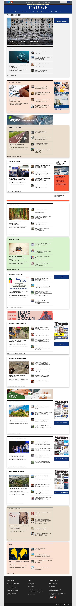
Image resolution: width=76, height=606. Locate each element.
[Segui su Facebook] (7, 2)
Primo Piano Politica (17, 181)
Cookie (56, 604)
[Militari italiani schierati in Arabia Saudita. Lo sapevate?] (32, 64)
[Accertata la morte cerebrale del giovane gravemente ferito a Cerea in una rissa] (32, 476)
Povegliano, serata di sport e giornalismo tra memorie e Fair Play (42, 285)
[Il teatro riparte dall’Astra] (19, 447)
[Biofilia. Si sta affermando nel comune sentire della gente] (32, 149)
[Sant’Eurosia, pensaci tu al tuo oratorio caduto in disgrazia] (32, 491)
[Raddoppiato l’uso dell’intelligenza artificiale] (19, 57)
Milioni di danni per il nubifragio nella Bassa (18, 489)
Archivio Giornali (46, 2)
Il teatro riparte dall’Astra (16, 455)
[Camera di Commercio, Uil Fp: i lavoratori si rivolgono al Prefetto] (32, 86)
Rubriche (24, 11)
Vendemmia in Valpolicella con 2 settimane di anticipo (18, 341)
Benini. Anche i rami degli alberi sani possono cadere (19, 222)
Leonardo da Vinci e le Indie (40, 527)
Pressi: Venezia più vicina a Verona (18, 419)
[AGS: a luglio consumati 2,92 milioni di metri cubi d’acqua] (32, 340)
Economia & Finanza (45, 11)
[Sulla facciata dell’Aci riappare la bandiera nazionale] (32, 228)
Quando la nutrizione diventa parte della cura (42, 264)
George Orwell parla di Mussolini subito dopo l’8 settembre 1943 (43, 534)
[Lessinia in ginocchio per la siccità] (32, 375)
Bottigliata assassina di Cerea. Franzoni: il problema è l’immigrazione (43, 172)
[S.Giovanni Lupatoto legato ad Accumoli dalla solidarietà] (32, 455)
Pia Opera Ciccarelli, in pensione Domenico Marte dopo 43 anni (41, 442)
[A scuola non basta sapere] (32, 132)
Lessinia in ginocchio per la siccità (42, 375)
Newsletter (38, 2)
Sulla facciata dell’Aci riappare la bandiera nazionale (42, 229)
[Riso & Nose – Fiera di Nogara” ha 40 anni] (32, 485)
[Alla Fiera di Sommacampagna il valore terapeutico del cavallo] (32, 279)
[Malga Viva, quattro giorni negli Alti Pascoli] (32, 369)
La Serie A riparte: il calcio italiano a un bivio (43, 567)
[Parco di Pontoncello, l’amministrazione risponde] (32, 449)
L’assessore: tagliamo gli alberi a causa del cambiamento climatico (43, 217)
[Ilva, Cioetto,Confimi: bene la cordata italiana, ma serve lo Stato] (32, 106)
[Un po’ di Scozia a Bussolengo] (32, 334)
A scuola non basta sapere (40, 131)
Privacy (59, 604)
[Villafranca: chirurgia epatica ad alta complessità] (32, 300)
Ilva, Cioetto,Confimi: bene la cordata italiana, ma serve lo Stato (42, 106)
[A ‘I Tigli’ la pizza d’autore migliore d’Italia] (32, 426)
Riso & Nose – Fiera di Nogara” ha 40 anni (42, 485)
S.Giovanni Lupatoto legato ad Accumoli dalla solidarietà (43, 455)
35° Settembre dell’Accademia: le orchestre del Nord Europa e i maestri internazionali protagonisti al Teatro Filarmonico (41, 521)
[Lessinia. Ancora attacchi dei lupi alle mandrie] (19, 367)
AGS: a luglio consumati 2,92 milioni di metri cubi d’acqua (43, 340)
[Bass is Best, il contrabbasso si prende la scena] (32, 513)
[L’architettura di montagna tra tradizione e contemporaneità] (32, 363)
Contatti (33, 2)
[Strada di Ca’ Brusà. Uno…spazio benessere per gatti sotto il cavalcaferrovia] (32, 209)
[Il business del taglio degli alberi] (32, 144)
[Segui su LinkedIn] (9, 2)
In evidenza (15, 43)
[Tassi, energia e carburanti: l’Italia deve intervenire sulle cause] (32, 57)
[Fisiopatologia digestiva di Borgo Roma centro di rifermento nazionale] (32, 244)
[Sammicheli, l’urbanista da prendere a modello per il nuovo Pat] (32, 137)
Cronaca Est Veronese (17, 420)
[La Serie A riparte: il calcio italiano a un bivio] (32, 567)
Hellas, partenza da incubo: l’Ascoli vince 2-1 (43, 561)
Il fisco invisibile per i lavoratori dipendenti (18, 99)
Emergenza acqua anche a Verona (60, 177)
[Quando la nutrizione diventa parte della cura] (32, 263)
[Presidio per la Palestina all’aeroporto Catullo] (32, 185)
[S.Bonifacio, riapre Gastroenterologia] (32, 406)
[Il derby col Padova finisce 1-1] (32, 549)
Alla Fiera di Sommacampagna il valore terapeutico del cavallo (43, 279)
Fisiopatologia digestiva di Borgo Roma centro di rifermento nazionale (43, 244)
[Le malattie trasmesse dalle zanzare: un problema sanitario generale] (19, 249)
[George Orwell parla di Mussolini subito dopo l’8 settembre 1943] (32, 533)
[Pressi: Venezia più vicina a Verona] (19, 411)
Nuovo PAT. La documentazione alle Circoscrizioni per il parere (42, 166)
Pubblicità (28, 2)
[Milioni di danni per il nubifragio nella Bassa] (19, 481)
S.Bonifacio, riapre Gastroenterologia (43, 405)
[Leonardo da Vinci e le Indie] (32, 528)
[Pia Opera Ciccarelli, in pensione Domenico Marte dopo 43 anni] (32, 442)
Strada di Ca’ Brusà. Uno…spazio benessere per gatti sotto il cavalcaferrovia (41, 210)
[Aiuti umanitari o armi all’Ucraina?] (32, 52)
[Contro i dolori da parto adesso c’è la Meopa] (32, 257)
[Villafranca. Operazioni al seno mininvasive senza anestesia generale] (32, 250)
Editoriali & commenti (17, 145)
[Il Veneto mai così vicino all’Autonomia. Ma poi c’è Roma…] (32, 179)
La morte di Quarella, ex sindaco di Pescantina (42, 328)
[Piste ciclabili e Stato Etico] (19, 137)
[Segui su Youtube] (12, 2)
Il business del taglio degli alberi (41, 143)
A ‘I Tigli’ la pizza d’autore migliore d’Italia (42, 426)
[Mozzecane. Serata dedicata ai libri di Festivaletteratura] (19, 284)
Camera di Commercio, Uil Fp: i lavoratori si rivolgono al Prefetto (42, 86)
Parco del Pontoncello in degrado (42, 461)
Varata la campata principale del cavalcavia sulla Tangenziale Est (42, 419)
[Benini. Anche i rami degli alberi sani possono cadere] (19, 214)
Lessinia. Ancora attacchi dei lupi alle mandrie (18, 376)
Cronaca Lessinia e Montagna (18, 377)
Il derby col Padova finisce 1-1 (41, 548)
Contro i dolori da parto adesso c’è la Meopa (42, 257)
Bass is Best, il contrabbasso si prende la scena (43, 513)
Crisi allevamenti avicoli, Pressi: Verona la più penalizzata (43, 93)
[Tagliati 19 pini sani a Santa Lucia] (32, 223)
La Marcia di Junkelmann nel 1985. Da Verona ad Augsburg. (19, 526)
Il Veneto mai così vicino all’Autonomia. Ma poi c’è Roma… (43, 179)
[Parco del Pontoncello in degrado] (32, 462)
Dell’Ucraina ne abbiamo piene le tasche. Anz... (24, 41)
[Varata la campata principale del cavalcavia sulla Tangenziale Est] (32, 419)
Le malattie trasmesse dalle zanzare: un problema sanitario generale (18, 258)
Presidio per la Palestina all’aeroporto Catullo (43, 185)
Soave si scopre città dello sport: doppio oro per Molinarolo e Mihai (43, 413)
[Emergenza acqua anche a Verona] (61, 170)
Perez (12, 594)
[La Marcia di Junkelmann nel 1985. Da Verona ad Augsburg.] (19, 518)
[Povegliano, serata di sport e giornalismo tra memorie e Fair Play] (32, 285)
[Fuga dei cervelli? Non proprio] (32, 70)
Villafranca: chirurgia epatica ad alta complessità (42, 301)
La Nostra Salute (32, 11)
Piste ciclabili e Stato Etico (16, 144)
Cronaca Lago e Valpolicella (18, 343)
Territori (17, 11)
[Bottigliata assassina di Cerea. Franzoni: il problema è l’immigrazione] (32, 172)
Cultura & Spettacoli (56, 11)
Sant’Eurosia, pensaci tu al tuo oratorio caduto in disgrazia (43, 491)
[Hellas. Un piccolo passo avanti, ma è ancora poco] (19, 554)
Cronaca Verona (63, 179)
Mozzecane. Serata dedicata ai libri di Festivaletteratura (18, 292)
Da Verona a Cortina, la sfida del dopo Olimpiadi (43, 99)
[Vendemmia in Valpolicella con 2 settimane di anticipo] (19, 333)
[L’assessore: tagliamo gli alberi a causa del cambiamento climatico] (32, 217)
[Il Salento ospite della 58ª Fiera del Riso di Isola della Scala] (32, 498)
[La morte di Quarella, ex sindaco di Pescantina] (32, 328)
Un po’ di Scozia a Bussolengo (41, 334)
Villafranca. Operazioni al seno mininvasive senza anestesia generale (43, 251)
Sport (38, 11)
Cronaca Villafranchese (17, 294)
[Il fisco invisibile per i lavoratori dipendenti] (19, 91)
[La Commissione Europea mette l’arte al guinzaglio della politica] (19, 171)
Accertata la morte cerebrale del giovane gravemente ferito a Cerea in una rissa (43, 476)
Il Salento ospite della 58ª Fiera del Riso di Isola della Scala (43, 498)
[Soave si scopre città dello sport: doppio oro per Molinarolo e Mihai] (32, 413)
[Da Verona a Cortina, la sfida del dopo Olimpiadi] (32, 99)
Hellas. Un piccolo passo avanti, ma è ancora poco (19, 562)
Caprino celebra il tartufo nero (41, 380)
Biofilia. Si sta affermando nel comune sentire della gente (43, 149)
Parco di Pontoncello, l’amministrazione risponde (43, 449)
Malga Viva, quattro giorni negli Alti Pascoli (42, 369)
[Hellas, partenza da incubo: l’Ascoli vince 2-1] (32, 561)
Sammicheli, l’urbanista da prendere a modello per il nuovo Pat (43, 137)
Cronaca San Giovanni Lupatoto (19, 456)
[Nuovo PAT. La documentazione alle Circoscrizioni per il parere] (32, 166)
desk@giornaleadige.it (54, 590)
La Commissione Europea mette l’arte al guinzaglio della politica (18, 179)
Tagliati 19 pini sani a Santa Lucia (42, 223)
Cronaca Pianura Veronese (18, 491)
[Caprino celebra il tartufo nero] (32, 381)
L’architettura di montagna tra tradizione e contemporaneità (41, 363)
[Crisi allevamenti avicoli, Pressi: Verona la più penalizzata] (32, 93)
